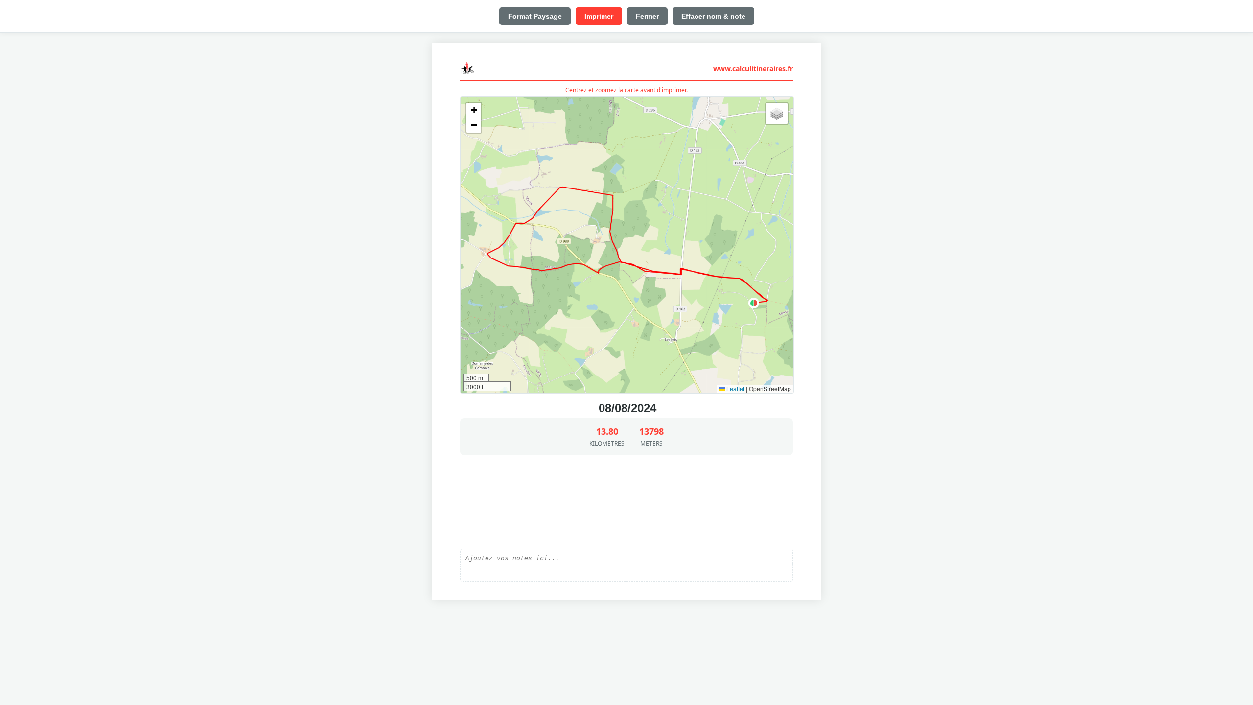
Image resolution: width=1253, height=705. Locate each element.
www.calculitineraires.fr (753, 68)
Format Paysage (535, 16)
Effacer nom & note (713, 16)
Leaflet (734, 388)
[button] (754, 303)
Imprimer (598, 16)
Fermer (647, 16)
